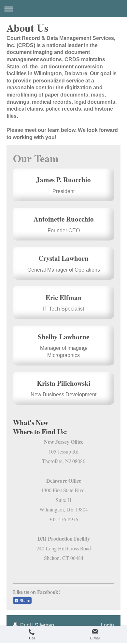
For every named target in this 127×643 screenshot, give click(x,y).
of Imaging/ (74, 348)
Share (24, 600)
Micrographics (63, 355)
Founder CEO (64, 230)
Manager (50, 348)
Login (107, 625)
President (63, 191)
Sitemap (44, 625)
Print (25, 625)
